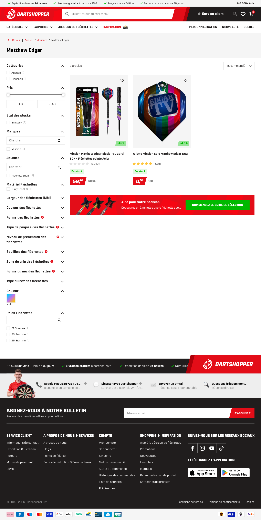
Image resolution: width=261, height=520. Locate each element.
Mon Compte (107, 442)
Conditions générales (190, 502)
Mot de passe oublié (112, 462)
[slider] (8, 95)
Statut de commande (113, 469)
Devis (10, 469)
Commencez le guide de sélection (217, 205)
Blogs (47, 449)
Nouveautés (148, 456)
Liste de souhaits (110, 482)
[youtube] (212, 448)
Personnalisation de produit (158, 475)
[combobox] (119, 14)
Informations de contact (23, 442)
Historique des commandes (117, 475)
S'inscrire (105, 456)
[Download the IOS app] (202, 473)
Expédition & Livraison (21, 449)
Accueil (29, 40)
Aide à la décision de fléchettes (160, 442)
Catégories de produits (155, 482)
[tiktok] (221, 448)
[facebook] (193, 448)
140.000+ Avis (245, 3)
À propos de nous (54, 442)
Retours (12, 456)
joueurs (42, 40)
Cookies (249, 502)
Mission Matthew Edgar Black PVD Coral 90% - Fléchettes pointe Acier (97, 156)
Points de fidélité (54, 456)
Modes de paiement (20, 462)
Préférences (107, 488)
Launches (41, 27)
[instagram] (202, 448)
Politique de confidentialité (224, 502)
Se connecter (108, 449)
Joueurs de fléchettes (76, 27)
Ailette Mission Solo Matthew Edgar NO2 (160, 154)
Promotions (148, 449)
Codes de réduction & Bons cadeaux (67, 462)
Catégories (15, 27)
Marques (146, 469)
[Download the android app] (235, 473)
